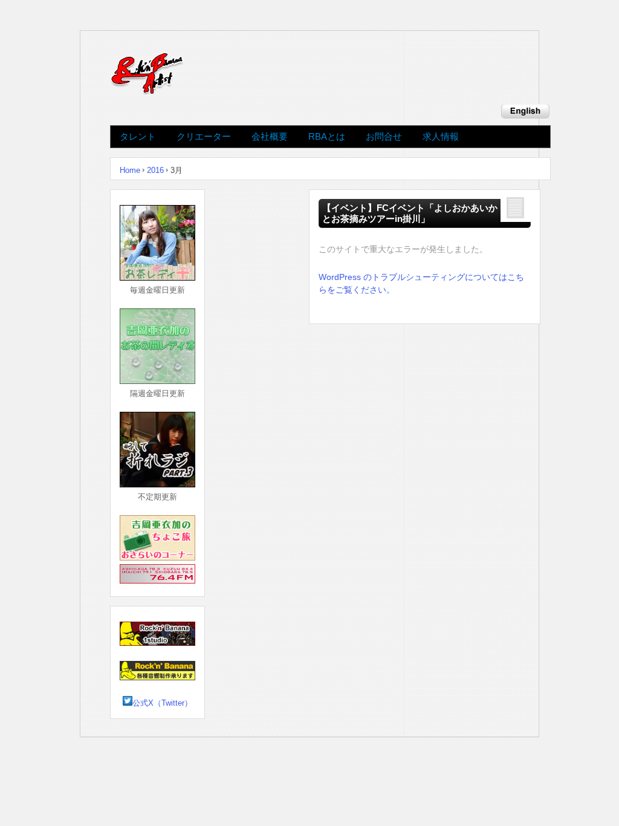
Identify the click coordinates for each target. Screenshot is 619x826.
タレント (138, 136)
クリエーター (204, 136)
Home (130, 170)
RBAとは (326, 136)
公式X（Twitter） (162, 702)
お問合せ (384, 136)
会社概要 (269, 136)
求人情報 (441, 136)
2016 (155, 170)
